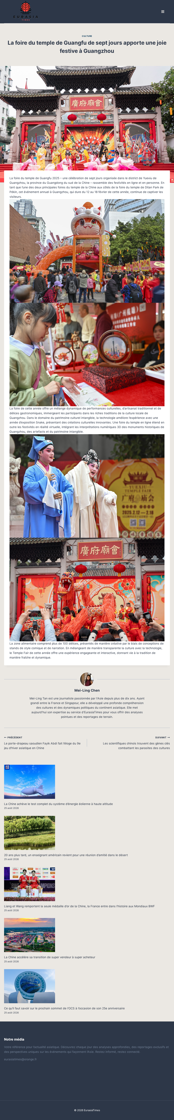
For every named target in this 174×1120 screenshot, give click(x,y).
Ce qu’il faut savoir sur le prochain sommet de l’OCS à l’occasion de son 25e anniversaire (64, 1008)
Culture (87, 36)
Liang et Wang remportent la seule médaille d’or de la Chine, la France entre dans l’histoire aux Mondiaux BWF (79, 906)
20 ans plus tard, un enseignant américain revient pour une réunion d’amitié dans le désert (66, 855)
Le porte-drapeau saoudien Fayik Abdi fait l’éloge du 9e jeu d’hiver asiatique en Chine (42, 743)
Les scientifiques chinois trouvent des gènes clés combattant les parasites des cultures (136, 743)
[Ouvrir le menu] (162, 11)
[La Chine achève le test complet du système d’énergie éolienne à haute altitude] (87, 782)
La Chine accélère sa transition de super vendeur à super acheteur (49, 957)
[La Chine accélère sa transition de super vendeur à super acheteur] (87, 935)
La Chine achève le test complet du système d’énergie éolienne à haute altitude (58, 804)
